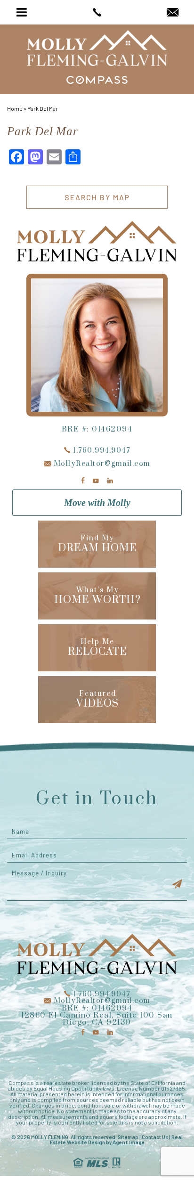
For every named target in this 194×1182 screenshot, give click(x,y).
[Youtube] (95, 480)
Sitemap (128, 1137)
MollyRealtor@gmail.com (101, 463)
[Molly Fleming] (97, 48)
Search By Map (97, 197)
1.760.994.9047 (100, 450)
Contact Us (155, 1137)
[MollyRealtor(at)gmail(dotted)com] (172, 13)
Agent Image (129, 1142)
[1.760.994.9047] (97, 12)
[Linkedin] (110, 480)
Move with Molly (97, 502)
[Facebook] (83, 480)
